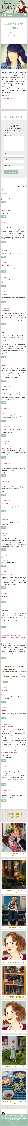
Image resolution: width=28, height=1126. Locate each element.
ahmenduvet (4, 574)
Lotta (2, 610)
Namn (6, 153)
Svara (4, 202)
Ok (14, 1123)
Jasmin (3, 225)
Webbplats (7, 165)
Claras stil (14, 33)
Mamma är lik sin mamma (14, 26)
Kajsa (2, 465)
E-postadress (8, 159)
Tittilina (3, 210)
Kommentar (8, 135)
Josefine (3, 294)
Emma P (3, 310)
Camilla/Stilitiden (6, 726)
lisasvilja (3, 690)
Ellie (2, 558)
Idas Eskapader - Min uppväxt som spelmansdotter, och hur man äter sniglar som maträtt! (13, 637)
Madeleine (4, 536)
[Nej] (25, 1120)
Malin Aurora (5, 279)
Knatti (3, 365)
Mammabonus (5, 95)
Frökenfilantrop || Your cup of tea (11, 666)
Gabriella (3, 444)
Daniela (3, 484)
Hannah (3, 710)
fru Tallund (4, 503)
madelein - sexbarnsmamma (8, 429)
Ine (2, 596)
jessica (3, 769)
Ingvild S (3, 792)
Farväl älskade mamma (8, 98)
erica (2, 250)
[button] (9, 15)
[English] (22, 15)
